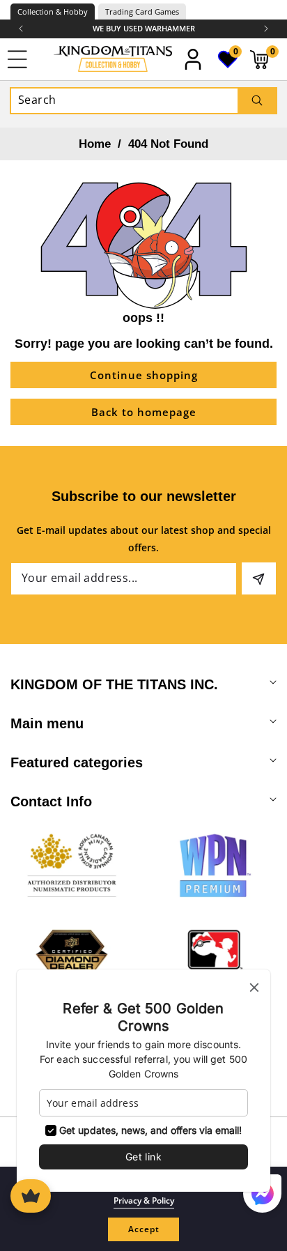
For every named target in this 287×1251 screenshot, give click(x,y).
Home (95, 144)
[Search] (257, 101)
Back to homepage (143, 412)
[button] (266, 28)
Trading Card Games (142, 11)
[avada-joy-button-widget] (30, 1196)
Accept (144, 1229)
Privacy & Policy (144, 1200)
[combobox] (143, 101)
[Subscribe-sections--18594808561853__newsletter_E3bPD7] (259, 578)
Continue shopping (144, 375)
